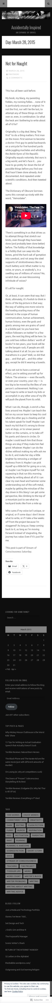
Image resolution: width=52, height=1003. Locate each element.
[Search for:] (22, 617)
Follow (11, 707)
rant (9, 840)
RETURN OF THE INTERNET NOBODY (21, 950)
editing (20, 825)
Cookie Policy (17, 991)
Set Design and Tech (14, 923)
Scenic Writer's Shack (15, 943)
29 (44, 660)
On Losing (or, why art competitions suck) (23, 772)
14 (38, 650)
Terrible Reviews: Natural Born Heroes (22, 752)
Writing (34, 881)
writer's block (33, 876)
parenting (38, 835)
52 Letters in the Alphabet (17, 956)
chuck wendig (31, 815)
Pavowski (14, 74)
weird (28, 871)
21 (38, 655)
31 (14, 665)
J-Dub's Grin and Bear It (15, 930)
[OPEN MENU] (3, 3)
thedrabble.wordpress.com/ (17, 963)
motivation (21, 835)
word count (14, 876)
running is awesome (18, 846)
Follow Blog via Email (16, 680)
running (20, 840)
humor (21, 830)
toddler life (14, 871)
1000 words (13, 815)
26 (26, 660)
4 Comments (15, 78)
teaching (12, 866)
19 (26, 655)
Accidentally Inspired (26, 27)
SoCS (9, 856)
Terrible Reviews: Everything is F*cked (22, 798)
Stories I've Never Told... (16, 916)
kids (9, 835)
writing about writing (19, 886)
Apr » (13, 669)
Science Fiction (15, 851)
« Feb (7, 669)
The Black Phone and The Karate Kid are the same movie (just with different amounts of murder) (24, 762)
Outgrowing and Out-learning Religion (22, 970)
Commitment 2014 (16, 820)
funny (10, 830)
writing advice (15, 892)
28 (38, 660)
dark (9, 825)
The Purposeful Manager (16, 936)
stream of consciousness (21, 861)
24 (14, 660)
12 (26, 650)
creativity (36, 820)
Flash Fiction (35, 825)
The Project (28, 866)
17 (14, 655)
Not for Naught (16, 63)
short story (35, 851)
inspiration (35, 830)
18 (20, 655)
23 (8, 660)
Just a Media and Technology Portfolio (22, 910)
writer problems (16, 881)
